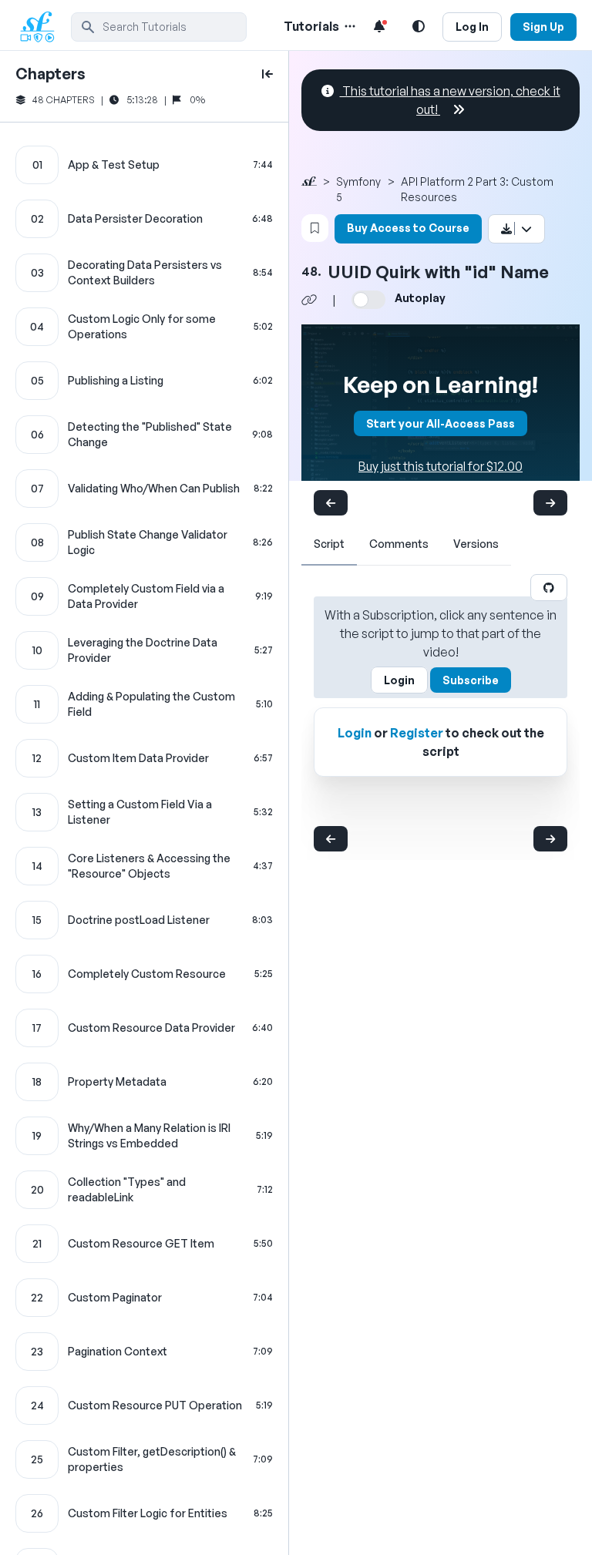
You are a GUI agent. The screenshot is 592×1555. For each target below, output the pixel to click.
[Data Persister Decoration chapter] (144, 219)
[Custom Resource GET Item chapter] (144, 1243)
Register (416, 733)
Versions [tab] (476, 543)
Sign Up (543, 26)
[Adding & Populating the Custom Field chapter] (144, 704)
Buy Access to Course (408, 227)
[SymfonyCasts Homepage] (43, 26)
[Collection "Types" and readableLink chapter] (144, 1189)
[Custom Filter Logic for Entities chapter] (144, 1513)
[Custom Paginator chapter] (144, 1297)
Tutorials (311, 26)
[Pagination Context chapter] (144, 1351)
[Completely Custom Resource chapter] (144, 974)
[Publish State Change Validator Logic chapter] (144, 542)
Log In (472, 26)
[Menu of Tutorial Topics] (348, 26)
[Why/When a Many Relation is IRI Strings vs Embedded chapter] (144, 1136)
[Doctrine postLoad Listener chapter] (144, 920)
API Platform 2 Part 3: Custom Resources (477, 189)
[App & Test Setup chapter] (144, 165)
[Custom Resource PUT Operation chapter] (144, 1405)
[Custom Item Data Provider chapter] (144, 758)
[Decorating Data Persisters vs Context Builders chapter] (144, 273)
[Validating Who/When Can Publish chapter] (144, 488)
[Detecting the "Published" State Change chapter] (144, 434)
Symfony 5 (358, 189)
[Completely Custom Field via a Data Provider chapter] (144, 596)
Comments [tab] (399, 543)
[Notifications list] (379, 26)
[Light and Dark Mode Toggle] (418, 26)
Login (399, 680)
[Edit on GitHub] (548, 587)
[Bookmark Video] (314, 228)
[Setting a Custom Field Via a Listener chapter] (144, 812)
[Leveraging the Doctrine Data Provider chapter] (144, 650)
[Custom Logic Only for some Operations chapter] (144, 326)
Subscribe (470, 680)
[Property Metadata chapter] (144, 1082)
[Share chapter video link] (309, 300)
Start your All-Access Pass (440, 423)
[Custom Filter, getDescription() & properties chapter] (144, 1459)
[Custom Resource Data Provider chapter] (144, 1028)
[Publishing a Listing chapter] (144, 380)
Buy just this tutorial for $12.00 (440, 466)
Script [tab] (329, 543)
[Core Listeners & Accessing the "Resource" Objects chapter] (144, 866)
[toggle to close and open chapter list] (267, 74)
